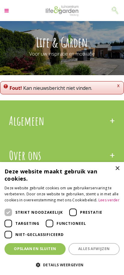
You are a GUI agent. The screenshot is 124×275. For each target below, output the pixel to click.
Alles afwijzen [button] (94, 248)
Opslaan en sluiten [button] (35, 248)
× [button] (117, 168)
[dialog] (62, 218)
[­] (7, 10)
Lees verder (108, 200)
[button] (62, 264)
